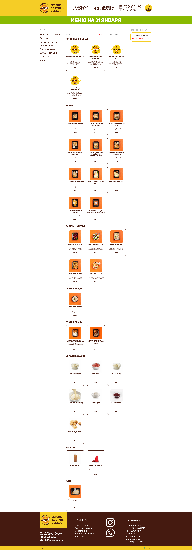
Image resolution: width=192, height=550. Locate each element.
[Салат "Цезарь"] (96, 265)
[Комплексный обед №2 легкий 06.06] (75, 80)
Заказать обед (82, 525)
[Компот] (75, 458)
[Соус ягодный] (116, 395)
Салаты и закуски (49, 41)
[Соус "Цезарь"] (75, 366)
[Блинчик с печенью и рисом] (116, 116)
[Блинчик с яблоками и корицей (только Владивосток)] (96, 145)
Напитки (44, 56)
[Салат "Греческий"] (96, 236)
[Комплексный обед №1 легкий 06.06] (96, 49)
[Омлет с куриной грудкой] (96, 174)
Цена (116, 34)
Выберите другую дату (141, 35)
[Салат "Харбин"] (75, 265)
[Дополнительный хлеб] (75, 491)
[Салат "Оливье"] (116, 236)
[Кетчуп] (96, 366)
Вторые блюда (47, 49)
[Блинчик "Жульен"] (75, 116)
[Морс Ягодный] (96, 458)
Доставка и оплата (84, 528)
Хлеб (42, 60)
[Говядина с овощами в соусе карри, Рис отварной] (75, 333)
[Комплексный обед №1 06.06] (75, 49)
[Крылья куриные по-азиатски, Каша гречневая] (96, 333)
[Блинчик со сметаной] (75, 174)
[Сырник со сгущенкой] (75, 203)
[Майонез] (116, 366)
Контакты (79, 536)
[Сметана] (96, 395)
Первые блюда (47, 45)
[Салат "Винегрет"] (75, 236)
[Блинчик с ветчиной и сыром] (96, 116)
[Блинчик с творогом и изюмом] (75, 145)
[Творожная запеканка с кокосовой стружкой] (96, 203)
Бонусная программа (85, 533)
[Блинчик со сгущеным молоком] (116, 145)
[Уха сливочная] (75, 299)
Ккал (111, 34)
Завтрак (44, 38)
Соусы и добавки (49, 52)
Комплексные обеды (51, 34)
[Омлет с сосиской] (116, 174)
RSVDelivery (149, 548)
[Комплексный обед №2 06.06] (116, 49)
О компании (81, 531)
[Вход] (148, 8)
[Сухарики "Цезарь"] (75, 424)
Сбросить (100, 34)
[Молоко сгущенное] (75, 395)
